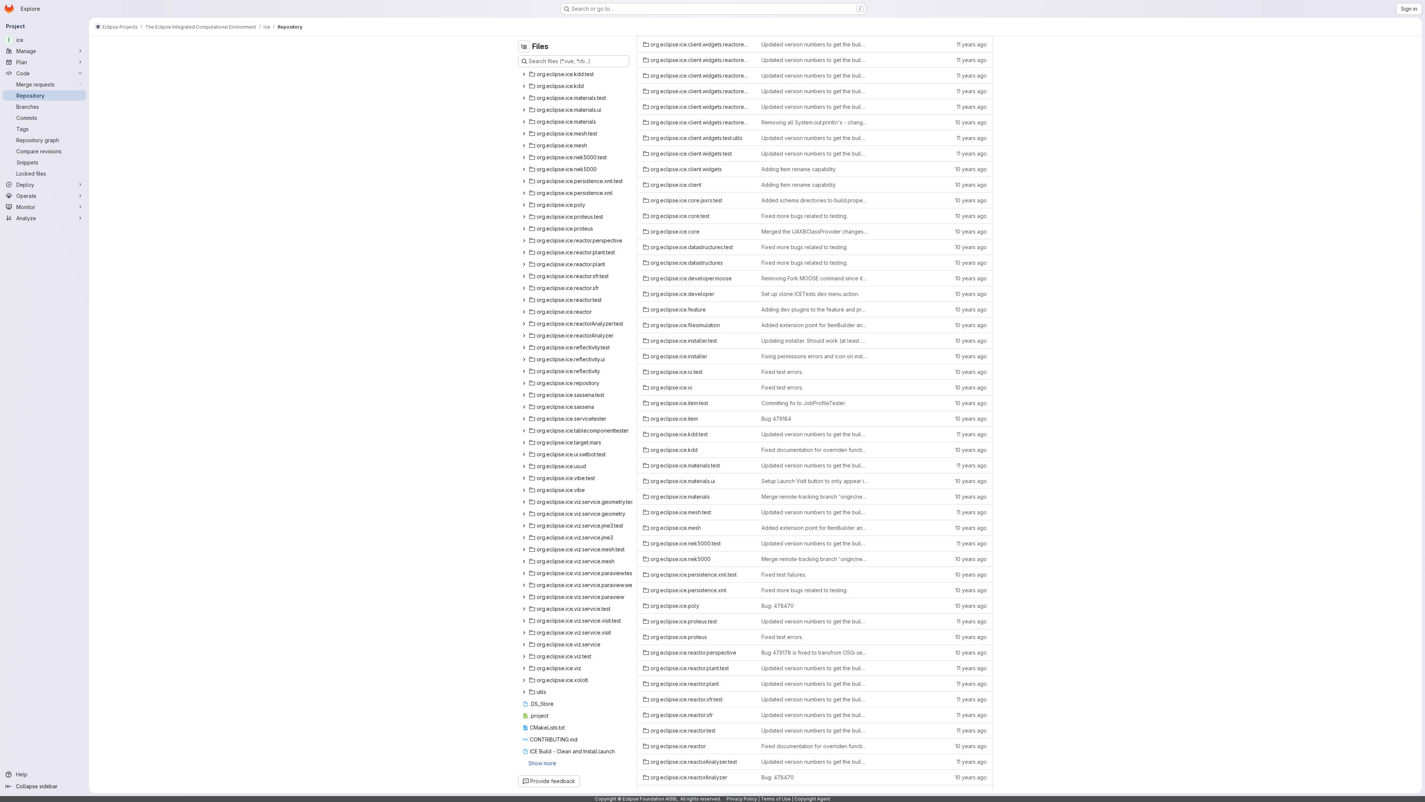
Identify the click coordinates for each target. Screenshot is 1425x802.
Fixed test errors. (782, 372)
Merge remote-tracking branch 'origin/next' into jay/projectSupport (814, 496)
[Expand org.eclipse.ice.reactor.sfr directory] (524, 288)
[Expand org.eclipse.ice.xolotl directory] (524, 680)
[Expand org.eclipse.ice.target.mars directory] (524, 442)
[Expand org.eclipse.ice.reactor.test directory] (524, 300)
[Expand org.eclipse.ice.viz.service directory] (524, 644)
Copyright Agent (812, 799)
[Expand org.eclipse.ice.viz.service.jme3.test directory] (524, 525)
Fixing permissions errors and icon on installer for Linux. (814, 356)
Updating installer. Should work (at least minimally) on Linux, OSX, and (814, 341)
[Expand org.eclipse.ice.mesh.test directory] (524, 133)
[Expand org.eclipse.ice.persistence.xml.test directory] (524, 181)
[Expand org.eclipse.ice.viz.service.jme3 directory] (524, 537)
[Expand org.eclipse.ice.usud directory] (524, 466)
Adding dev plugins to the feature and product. (814, 309)
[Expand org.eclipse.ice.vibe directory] (524, 490)
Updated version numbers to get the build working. (814, 44)
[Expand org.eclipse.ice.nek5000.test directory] (524, 157)
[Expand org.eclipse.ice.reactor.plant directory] (524, 264)
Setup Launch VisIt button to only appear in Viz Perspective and (814, 481)
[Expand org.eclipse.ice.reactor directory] (524, 311)
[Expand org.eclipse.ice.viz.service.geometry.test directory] (524, 502)
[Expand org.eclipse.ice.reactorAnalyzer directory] (524, 335)
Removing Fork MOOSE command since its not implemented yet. (814, 278)
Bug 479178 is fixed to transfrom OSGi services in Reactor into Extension (814, 652)
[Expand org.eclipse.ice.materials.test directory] (524, 98)
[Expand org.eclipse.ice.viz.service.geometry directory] (524, 513)
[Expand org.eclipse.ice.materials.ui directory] (524, 109)
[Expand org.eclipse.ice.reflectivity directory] (524, 371)
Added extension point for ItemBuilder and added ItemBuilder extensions (814, 325)
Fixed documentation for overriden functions (814, 450)
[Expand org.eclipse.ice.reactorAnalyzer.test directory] (524, 323)
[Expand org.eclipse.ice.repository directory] (524, 383)
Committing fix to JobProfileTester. (803, 403)
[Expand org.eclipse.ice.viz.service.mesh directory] (524, 561)
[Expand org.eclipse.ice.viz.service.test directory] (524, 608)
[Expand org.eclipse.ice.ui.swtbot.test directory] (524, 454)
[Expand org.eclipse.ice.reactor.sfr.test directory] (524, 276)
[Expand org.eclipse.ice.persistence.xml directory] (524, 193)
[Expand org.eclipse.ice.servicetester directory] (524, 418)
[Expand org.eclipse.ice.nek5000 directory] (524, 169)
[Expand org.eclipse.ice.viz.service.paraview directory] (524, 597)
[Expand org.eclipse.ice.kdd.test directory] (524, 74)
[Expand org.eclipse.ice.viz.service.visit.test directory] (524, 620)
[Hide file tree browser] (524, 46)
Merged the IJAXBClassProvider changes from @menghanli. (814, 231)
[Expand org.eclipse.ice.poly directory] (524, 204)
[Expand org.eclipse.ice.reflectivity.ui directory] (524, 359)
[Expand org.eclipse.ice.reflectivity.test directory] (524, 347)
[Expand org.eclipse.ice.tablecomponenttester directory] (524, 430)
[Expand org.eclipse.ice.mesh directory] (524, 145)
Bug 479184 (776, 418)
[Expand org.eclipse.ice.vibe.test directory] (524, 478)
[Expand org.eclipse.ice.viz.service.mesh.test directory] (524, 549)
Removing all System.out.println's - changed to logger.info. (814, 122)
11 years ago (972, 44)
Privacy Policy (742, 799)
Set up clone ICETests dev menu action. (810, 294)
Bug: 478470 (777, 606)
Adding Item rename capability (798, 169)
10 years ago (971, 122)
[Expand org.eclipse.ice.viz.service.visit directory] (524, 632)
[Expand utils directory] (524, 692)
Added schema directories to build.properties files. (814, 200)
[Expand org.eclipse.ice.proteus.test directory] (524, 216)
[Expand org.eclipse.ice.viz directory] (524, 668)
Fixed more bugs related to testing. (804, 216)
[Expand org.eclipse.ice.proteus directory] (524, 228)
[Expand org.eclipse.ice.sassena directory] (524, 406)
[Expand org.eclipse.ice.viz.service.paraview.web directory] (524, 585)
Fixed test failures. (783, 574)
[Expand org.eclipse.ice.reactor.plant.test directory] (524, 252)
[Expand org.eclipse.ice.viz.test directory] (524, 656)
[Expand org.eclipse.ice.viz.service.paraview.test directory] (524, 573)
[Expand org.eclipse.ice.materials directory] (524, 121)
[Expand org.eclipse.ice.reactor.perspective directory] (524, 240)
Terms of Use (776, 799)
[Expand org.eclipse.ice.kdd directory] (524, 86)
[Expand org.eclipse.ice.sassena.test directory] (524, 395)
